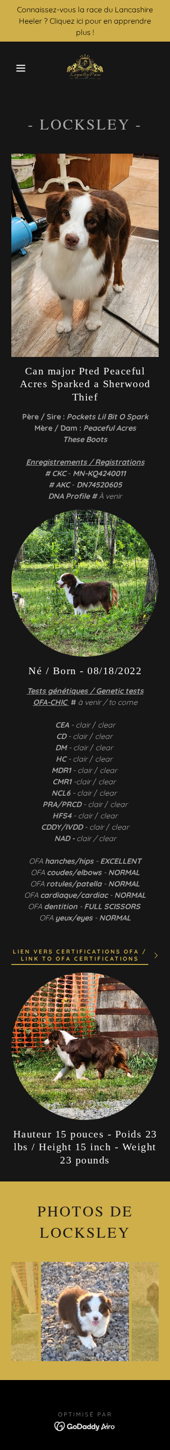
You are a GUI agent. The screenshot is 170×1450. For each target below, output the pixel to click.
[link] (85, 68)
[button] (13, 68)
